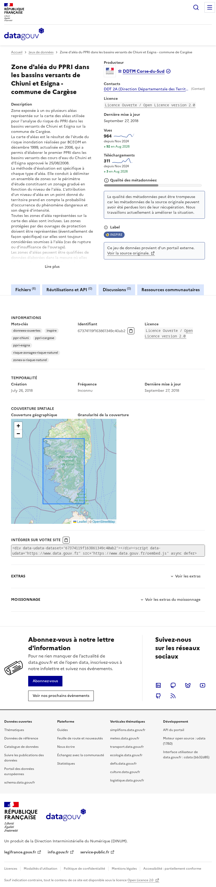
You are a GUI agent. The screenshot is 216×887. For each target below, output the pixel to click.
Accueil (16, 52)
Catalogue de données (21, 746)
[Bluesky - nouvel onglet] (188, 685)
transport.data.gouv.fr (127, 746)
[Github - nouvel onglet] (158, 696)
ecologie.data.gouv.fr (126, 755)
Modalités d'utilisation (40, 868)
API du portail (173, 730)
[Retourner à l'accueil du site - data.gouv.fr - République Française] (66, 817)
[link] (45, 681)
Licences (10, 868)
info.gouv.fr (58, 852)
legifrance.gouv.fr (20, 852)
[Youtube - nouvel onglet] (202, 685)
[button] (18, 426)
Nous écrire (66, 746)
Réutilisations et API (69, 289)
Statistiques (66, 763)
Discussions (117, 289)
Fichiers (25, 289)
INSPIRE (116, 234)
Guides (62, 730)
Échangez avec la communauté (80, 755)
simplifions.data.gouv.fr (127, 730)
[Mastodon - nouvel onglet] (173, 685)
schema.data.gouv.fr (19, 782)
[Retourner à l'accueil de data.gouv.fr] (24, 34)
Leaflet (81, 521)
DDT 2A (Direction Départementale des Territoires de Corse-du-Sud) (146, 89)
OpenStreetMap (103, 521)
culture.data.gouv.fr (125, 772)
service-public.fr (94, 852)
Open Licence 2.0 (140, 880)
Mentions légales (124, 868)
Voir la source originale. (128, 253)
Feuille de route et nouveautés (80, 738)
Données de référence (21, 738)
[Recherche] (196, 7)
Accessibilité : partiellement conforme (172, 868)
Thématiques (14, 730)
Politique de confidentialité (84, 868)
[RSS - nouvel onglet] (173, 696)
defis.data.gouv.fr (123, 763)
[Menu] (209, 7)
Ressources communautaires (170, 289)
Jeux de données (41, 52)
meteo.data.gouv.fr (124, 738)
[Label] (106, 227)
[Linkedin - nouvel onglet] (158, 685)
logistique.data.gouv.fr (127, 780)
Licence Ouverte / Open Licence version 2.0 (150, 104)
